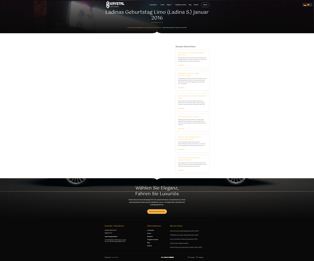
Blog (190, 5)
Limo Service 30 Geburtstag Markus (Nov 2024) (191, 54)
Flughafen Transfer (180, 5)
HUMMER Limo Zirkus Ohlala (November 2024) (188, 74)
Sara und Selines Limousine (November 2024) (192, 97)
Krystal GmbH (115, 257)
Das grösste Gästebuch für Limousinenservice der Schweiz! (146, 27)
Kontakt (196, 5)
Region (169, 5)
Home (128, 27)
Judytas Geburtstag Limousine (189, 117)
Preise (162, 5)
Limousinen (153, 5)
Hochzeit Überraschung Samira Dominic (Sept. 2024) (189, 138)
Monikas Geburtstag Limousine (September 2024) (189, 159)
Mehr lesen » (181, 65)
